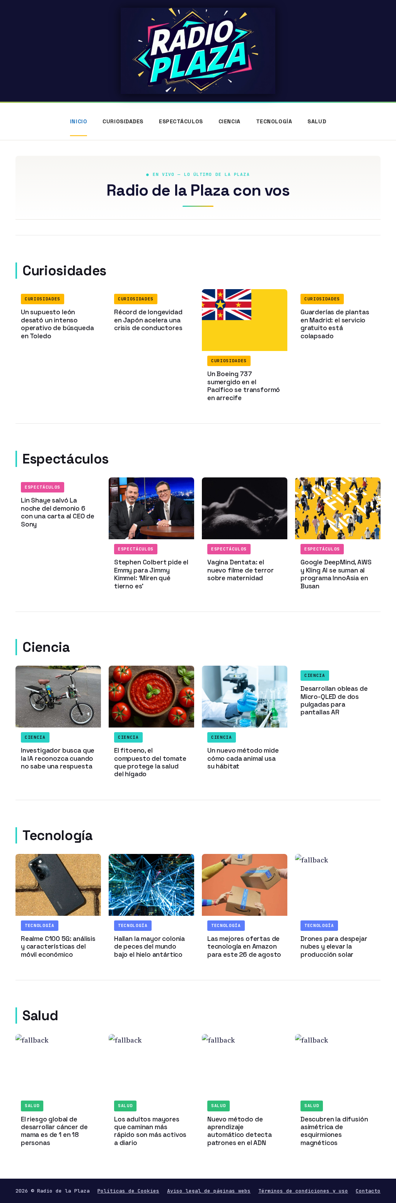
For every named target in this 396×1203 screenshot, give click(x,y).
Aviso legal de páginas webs (209, 1191)
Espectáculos (181, 121)
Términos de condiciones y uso (303, 1191)
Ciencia (229, 121)
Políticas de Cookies (128, 1191)
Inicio (78, 121)
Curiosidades (122, 121)
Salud (316, 121)
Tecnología (274, 121)
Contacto (368, 1191)
